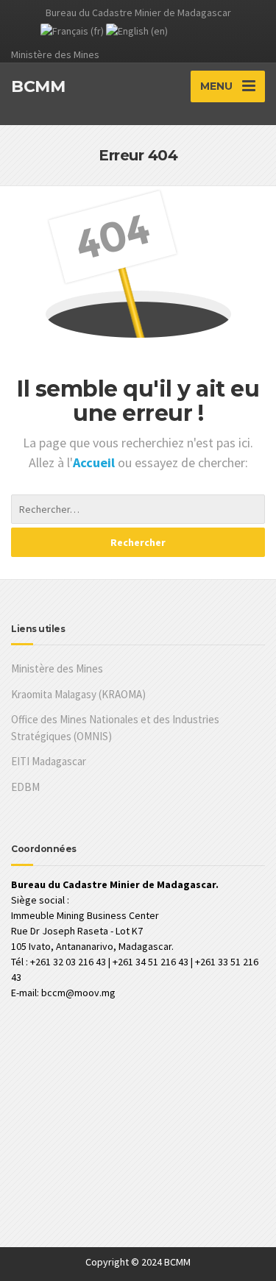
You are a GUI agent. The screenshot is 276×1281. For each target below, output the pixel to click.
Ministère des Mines (57, 668)
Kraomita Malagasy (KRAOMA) (78, 694)
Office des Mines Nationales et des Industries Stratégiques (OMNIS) (115, 727)
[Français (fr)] (72, 30)
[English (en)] (137, 30)
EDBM (25, 787)
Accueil (95, 462)
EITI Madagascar (48, 761)
